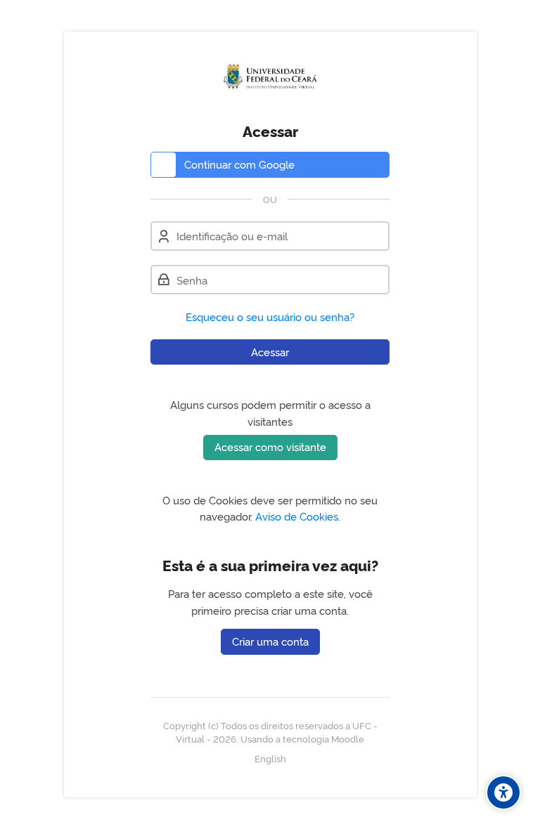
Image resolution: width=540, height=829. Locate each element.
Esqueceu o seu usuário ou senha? (270, 316)
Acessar (270, 351)
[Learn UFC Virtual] (270, 76)
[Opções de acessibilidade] (503, 792)
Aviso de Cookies (296, 516)
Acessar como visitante (270, 446)
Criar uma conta (270, 641)
